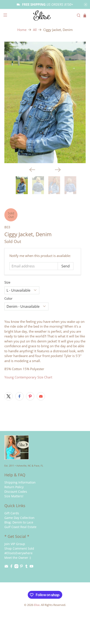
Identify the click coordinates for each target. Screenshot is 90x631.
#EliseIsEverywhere (18, 553)
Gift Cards (11, 513)
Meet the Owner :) (17, 558)
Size (7, 282)
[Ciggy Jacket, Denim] (44, 102)
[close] (85, 4)
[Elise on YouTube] (31, 567)
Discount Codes (15, 491)
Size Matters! (13, 496)
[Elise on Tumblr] (26, 567)
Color (8, 298)
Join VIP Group (14, 544)
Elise (37, 605)
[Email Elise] (6, 567)
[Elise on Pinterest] (21, 567)
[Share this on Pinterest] (30, 396)
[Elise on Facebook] (11, 567)
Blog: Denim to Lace (18, 522)
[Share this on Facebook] (19, 396)
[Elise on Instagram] (16, 567)
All (35, 29)
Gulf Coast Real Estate (20, 527)
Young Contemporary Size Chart (28, 377)
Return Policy (14, 487)
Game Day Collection (19, 518)
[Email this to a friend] (41, 396)
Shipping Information (20, 482)
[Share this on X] (8, 396)
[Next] (58, 169)
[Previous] (32, 169)
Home (21, 29)
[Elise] (45, 15)
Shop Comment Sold (19, 548)
